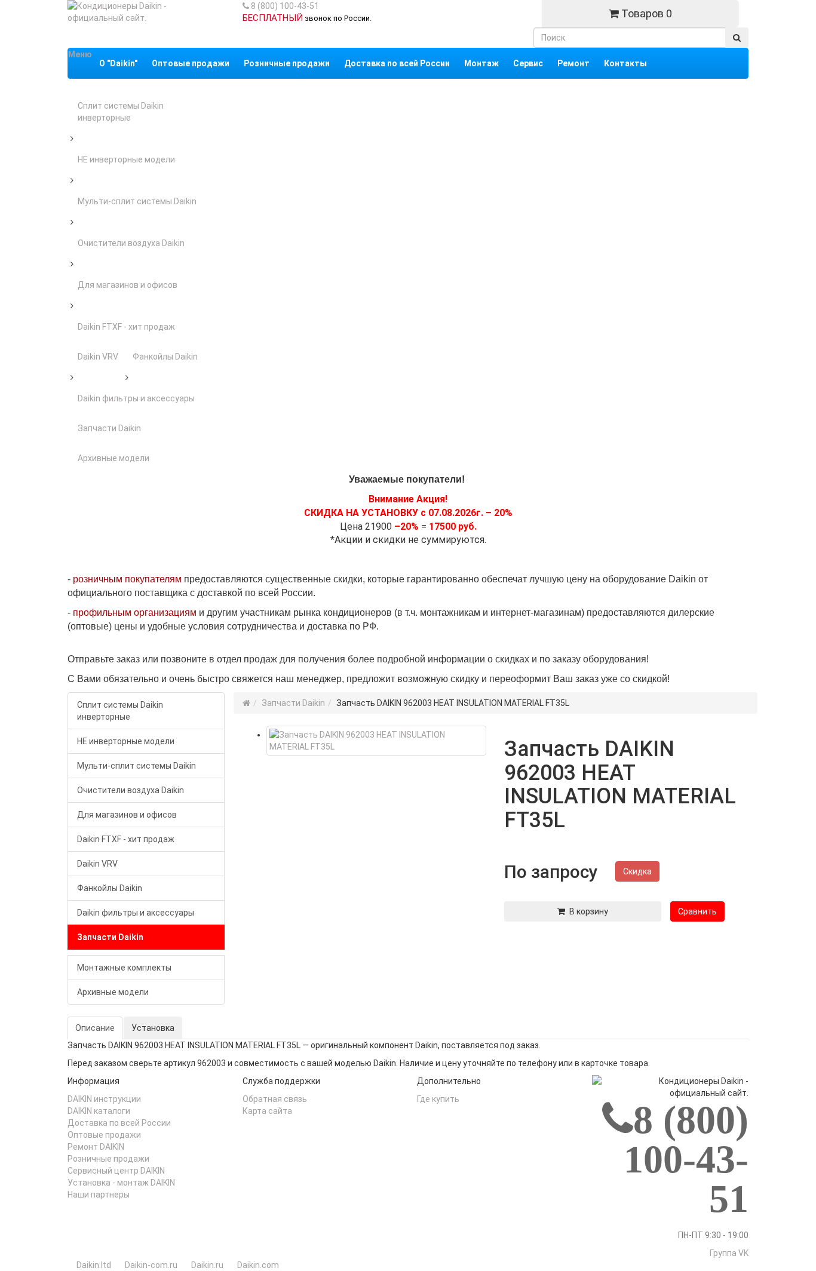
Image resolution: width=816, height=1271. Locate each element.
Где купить (438, 1099)
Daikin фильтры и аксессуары (136, 398)
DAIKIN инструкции (104, 1099)
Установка (152, 1028)
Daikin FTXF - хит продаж (126, 326)
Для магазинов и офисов (127, 285)
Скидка (637, 871)
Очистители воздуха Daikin (131, 243)
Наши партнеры (99, 1194)
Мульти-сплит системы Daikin (137, 201)
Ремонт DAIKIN (96, 1147)
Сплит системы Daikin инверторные (121, 111)
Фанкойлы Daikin (165, 356)
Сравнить (697, 911)
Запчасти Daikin (109, 428)
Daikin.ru (207, 1265)
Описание (95, 1028)
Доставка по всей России (119, 1123)
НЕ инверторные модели (126, 159)
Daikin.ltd (93, 1265)
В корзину (586, 911)
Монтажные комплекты (124, 967)
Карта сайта (267, 1111)
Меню (80, 54)
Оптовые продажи (104, 1135)
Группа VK (729, 1253)
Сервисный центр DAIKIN (116, 1170)
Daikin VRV (98, 356)
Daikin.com (258, 1265)
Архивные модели (113, 458)
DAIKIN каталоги (99, 1111)
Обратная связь (275, 1099)
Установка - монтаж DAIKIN (121, 1182)
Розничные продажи (108, 1158)
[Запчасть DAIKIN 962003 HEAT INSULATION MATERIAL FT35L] (376, 741)
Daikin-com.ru (151, 1265)
